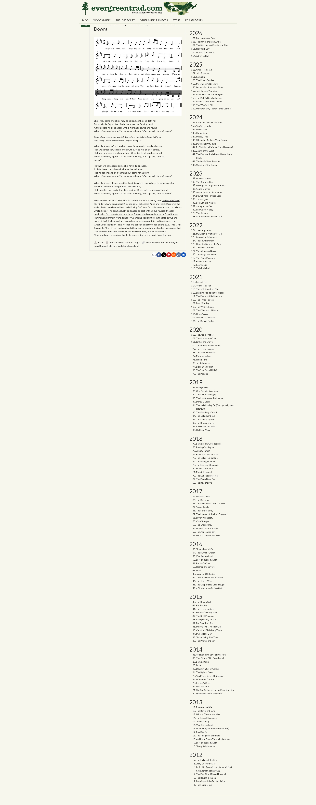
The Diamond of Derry (207, 310)
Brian (101, 242)
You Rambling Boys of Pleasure (211, 654)
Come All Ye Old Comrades (209, 122)
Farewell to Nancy (204, 210)
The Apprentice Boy (205, 532)
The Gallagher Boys (205, 416)
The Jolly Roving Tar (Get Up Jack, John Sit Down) (135, 26)
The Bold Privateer (205, 616)
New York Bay (203, 48)
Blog (85, 20)
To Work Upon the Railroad (209, 577)
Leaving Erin (202, 265)
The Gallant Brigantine (207, 458)
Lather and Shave (204, 342)
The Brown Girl (203, 602)
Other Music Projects (154, 20)
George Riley (202, 387)
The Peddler (202, 374)
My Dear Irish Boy (204, 623)
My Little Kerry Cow (205, 38)
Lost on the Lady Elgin (206, 559)
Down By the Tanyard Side (208, 196)
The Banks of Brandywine (208, 41)
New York (117, 245)
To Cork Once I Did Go (207, 370)
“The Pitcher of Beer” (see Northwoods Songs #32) (143, 224)
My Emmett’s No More (207, 84)
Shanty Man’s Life (204, 549)
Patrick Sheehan (203, 261)
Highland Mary (203, 430)
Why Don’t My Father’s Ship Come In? (214, 108)
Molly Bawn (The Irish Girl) (209, 626)
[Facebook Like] (178, 254)
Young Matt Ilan (203, 285)
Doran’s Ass (202, 314)
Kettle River (201, 605)
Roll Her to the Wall (205, 426)
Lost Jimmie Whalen (206, 203)
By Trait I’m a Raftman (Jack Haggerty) (214, 147)
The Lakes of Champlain (207, 465)
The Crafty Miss (203, 581)
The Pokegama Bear (206, 461)
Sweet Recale (202, 507)
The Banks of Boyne (205, 711)
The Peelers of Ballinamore (209, 296)
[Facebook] (158, 254)
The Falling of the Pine (206, 760)
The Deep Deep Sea (205, 479)
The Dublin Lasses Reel (207, 475)
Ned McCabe (202, 686)
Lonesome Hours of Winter (209, 693)
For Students (194, 20)
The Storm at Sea (204, 182)
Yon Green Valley (204, 126)
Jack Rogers (202, 199)
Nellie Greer (202, 129)
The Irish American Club (207, 289)
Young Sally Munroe (205, 746)
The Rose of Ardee (205, 80)
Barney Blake (202, 661)
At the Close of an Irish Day (209, 216)
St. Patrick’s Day (204, 633)
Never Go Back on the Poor (209, 244)
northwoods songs (130, 242)
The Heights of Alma (206, 254)
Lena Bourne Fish (103, 245)
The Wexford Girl (204, 105)
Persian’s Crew (203, 563)
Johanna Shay (202, 721)
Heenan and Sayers (205, 567)
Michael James (203, 178)
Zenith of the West (205, 150)
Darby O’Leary (203, 401)
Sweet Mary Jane (204, 468)
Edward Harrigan (169, 242)
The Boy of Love (204, 482)
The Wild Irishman (205, 307)
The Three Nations (205, 609)
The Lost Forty (125, 20)
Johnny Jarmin (203, 450)
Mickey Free (202, 136)
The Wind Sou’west (205, 352)
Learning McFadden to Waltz (210, 292)
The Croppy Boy (204, 524)
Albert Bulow (202, 56)
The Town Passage (205, 258)
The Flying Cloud (204, 785)
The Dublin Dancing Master (209, 98)
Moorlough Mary (204, 356)
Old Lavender (112, 214)
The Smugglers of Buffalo (208, 735)
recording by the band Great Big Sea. (152, 235)
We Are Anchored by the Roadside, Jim (215, 690)
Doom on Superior (205, 52)
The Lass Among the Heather (210, 398)
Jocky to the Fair (204, 206)
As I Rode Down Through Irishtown (213, 739)
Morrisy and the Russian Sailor (210, 781)
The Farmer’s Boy (204, 510)
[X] (163, 254)
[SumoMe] (183, 254)
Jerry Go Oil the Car (205, 574)
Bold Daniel (201, 732)
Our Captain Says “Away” (208, 391)
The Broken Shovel (205, 423)
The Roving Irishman (206, 777)
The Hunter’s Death (205, 552)
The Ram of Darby (205, 321)
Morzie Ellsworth (204, 472)
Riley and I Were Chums (207, 454)
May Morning (202, 303)
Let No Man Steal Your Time (209, 87)
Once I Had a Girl (204, 69)
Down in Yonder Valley (207, 528)
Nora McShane (203, 496)
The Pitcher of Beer (205, 641)
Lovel (198, 570)
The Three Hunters (205, 299)
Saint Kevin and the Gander (209, 101)
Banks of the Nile (204, 707)
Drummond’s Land (205, 679)
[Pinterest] (168, 254)
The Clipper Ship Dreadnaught (210, 584)
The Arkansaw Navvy (206, 251)
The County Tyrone (205, 419)
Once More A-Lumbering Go (209, 94)
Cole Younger (202, 521)
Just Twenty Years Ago (207, 91)
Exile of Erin (201, 282)
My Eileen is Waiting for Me (209, 234)
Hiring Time (201, 359)
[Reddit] (173, 254)
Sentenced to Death (205, 317)
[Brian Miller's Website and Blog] (139, 14)
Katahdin (200, 76)
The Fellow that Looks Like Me (210, 503)
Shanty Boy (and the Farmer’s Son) (212, 728)
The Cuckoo (202, 213)
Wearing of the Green (206, 165)
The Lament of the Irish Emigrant (211, 514)
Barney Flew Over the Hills (208, 443)
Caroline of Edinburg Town (209, 630)
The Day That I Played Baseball (211, 774)
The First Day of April (206, 412)
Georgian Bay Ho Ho (206, 619)
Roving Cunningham (205, 447)
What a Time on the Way (208, 535)
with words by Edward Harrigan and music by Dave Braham (148, 214)
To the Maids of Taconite (208, 161)
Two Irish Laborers (205, 247)
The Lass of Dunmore (206, 718)
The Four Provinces (205, 240)
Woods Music (102, 20)
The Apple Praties (204, 334)
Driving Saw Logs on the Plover (211, 185)
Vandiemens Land (204, 556)
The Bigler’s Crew (204, 672)
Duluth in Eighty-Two (206, 143)
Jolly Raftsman (203, 73)
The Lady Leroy (203, 230)
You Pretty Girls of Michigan (209, 676)
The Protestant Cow (206, 338)
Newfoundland (131, 245)
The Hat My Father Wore (208, 345)
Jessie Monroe (203, 363)
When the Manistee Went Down (211, 140)
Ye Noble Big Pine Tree (207, 637)
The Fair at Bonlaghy (206, 394)
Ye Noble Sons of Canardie (209, 192)
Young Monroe (203, 189)
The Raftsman (203, 500)
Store (176, 20)
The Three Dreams (205, 349)
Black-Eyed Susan (204, 366)
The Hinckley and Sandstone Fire (211, 45)
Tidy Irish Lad (203, 268)
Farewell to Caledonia (206, 237)
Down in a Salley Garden (208, 669)
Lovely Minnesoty (204, 517)
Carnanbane (202, 133)
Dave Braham (153, 242)
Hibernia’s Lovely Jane (206, 612)
